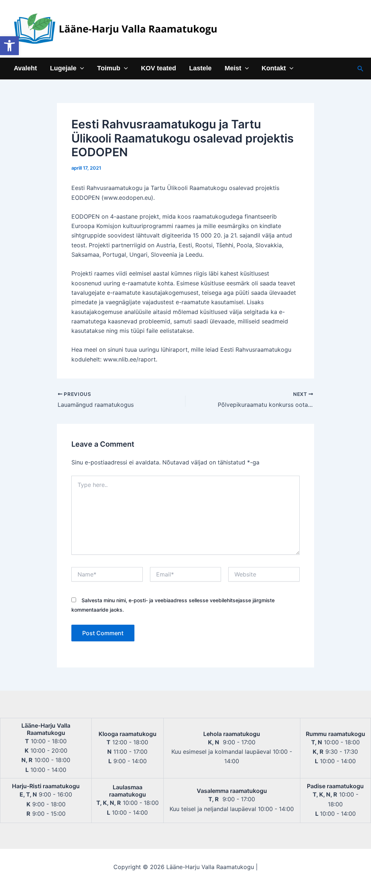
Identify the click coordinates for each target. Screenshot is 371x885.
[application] (80, 68)
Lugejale (63, 68)
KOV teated (158, 68)
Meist (233, 68)
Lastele (200, 68)
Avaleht (25, 68)
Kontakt (274, 68)
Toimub (108, 68)
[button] (9, 45)
